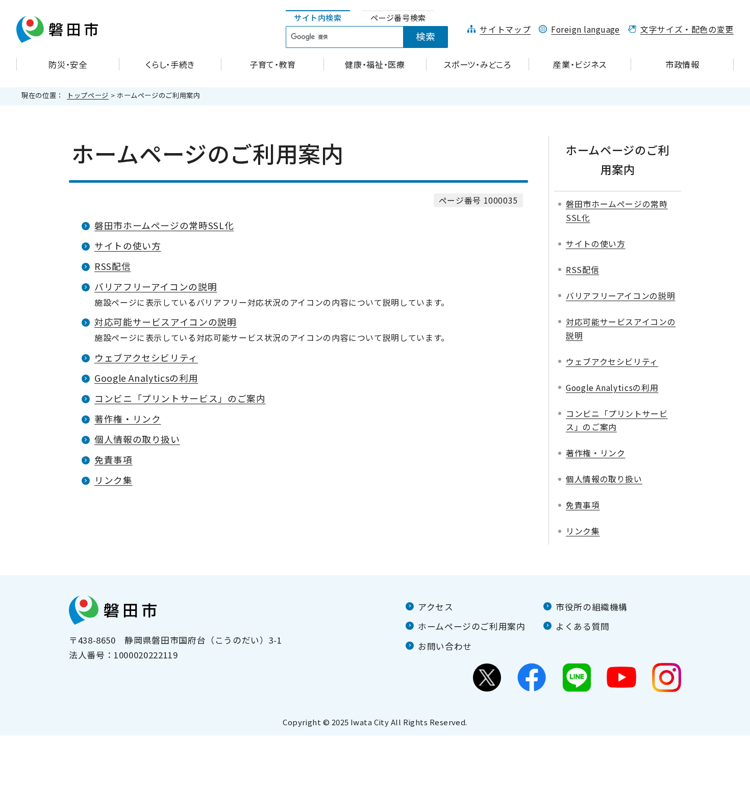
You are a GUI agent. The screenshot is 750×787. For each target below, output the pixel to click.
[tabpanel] (372, 37)
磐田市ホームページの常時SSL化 (164, 225)
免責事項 (113, 459)
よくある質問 (583, 626)
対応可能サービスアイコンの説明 (165, 321)
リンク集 (113, 480)
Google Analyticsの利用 (146, 378)
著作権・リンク (127, 418)
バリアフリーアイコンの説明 (155, 286)
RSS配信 (112, 266)
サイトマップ (505, 29)
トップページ (88, 95)
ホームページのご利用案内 (472, 626)
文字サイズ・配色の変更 (687, 29)
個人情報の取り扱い (137, 439)
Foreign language (585, 29)
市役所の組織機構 (592, 607)
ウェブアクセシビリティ (146, 357)
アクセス (436, 607)
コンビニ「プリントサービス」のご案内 (180, 398)
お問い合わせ (445, 646)
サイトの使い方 (127, 245)
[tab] (318, 18)
